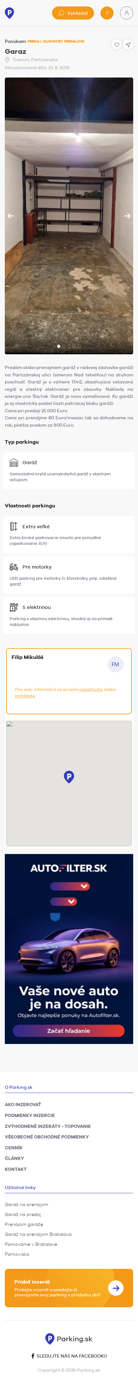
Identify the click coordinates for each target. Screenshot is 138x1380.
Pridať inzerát (107, 13)
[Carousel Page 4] (74, 346)
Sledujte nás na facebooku (71, 1356)
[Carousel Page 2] (63, 346)
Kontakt (16, 1169)
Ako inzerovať (23, 1104)
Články (14, 1158)
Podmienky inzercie (30, 1115)
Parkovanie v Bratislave (31, 1244)
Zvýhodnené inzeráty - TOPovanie (48, 1126)
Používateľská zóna (126, 13)
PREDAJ (35, 41)
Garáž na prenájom (26, 1204)
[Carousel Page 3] (69, 346)
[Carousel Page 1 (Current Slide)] (58, 346)
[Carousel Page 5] (79, 346)
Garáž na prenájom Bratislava (38, 1234)
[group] (69, 216)
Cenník (14, 1147)
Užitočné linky (20, 1187)
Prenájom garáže (24, 1224)
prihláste (25, 695)
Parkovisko (17, 1254)
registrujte (91, 689)
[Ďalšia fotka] (127, 216)
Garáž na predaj (23, 1214)
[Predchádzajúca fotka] (10, 216)
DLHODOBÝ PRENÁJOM (63, 41)
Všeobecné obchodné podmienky (47, 1136)
